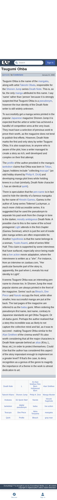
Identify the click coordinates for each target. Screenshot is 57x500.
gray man (49, 418)
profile (10, 163)
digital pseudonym (22, 406)
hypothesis (17, 239)
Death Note (35, 89)
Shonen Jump (13, 89)
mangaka (43, 81)
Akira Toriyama (35, 412)
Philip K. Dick (33, 174)
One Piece (21, 412)
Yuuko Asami (21, 243)
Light (17, 227)
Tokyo (48, 166)
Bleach (39, 291)
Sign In (50, 63)
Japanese (16, 118)
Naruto (17, 295)
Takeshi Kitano (8, 395)
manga (19, 93)
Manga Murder (49, 395)
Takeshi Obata (27, 85)
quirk (24, 186)
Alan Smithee (9, 334)
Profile (21, 418)
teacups (44, 170)
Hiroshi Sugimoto (49, 400)
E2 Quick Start (22, 400)
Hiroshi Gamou (27, 199)
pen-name (38, 192)
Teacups (8, 412)
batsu (24, 307)
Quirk (8, 418)
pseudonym (45, 101)
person (6, 75)
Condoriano (18, 75)
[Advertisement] (28, 29)
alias (38, 342)
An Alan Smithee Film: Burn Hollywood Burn (35, 386)
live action (14, 254)
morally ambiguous (27, 219)
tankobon (7, 166)
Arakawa (8, 400)
